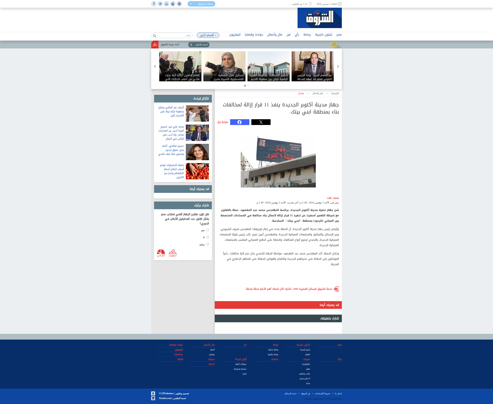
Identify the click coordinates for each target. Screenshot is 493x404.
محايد (202, 244)
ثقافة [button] (180, 359)
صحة (308, 383)
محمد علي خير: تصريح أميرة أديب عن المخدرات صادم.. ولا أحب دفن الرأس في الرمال (171, 132)
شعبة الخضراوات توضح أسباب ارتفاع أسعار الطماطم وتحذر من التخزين (172, 171)
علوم (308, 369)
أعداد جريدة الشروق (170, 44)
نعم (203, 230)
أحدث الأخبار (201, 44)
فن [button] (288, 34)
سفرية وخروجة (240, 369)
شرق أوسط (305, 350)
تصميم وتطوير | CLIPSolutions (174, 393)
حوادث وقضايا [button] (254, 34)
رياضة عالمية (273, 354)
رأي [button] (297, 34)
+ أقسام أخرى (208, 35)
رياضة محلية (273, 350)
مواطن (301, 93)
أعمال (212, 350)
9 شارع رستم (305, 378)
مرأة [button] (340, 359)
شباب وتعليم (304, 374)
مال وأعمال (318, 93)
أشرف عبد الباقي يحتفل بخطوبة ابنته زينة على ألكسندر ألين (171, 111)
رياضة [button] (307, 34)
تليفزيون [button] (235, 34)
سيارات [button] (211, 359)
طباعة (224, 122)
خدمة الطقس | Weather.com (172, 398)
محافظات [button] (178, 354)
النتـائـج (161, 255)
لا (204, 237)
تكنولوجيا (306, 364)
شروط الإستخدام (322, 393)
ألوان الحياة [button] (240, 359)
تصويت (173, 255)
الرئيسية (335, 93)
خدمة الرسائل (290, 393)
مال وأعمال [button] (274, 34)
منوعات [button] (306, 359)
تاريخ (244, 374)
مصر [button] (339, 34)
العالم (307, 354)
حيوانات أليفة (240, 364)
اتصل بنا (338, 393)
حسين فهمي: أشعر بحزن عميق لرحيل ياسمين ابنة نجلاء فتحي (171, 149)
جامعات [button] (274, 359)
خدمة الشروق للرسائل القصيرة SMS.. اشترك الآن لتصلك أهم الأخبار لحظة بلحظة (289, 289)
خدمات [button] (211, 364)
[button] (218, 44)
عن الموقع (305, 393)
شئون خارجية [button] (323, 34)
